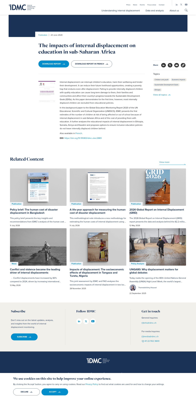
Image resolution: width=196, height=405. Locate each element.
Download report (51, 63)
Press (128, 5)
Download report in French (89, 63)
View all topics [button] (160, 94)
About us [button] (174, 10)
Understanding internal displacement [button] (120, 10)
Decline (24, 391)
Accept (52, 391)
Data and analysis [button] (155, 10)
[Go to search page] (186, 10)
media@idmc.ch (151, 336)
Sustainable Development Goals (166, 84)
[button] (183, 65)
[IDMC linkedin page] (175, 4)
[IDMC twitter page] (180, 4)
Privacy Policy (91, 384)
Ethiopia (158, 90)
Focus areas (151, 5)
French (78, 133)
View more (164, 162)
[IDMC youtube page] (184, 4)
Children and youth (162, 79)
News (135, 5)
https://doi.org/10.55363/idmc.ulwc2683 (83, 138)
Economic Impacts (178, 79)
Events (142, 5)
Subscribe (22, 336)
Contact (161, 5)
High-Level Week (154, 281)
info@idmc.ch (150, 322)
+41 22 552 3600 (151, 341)
